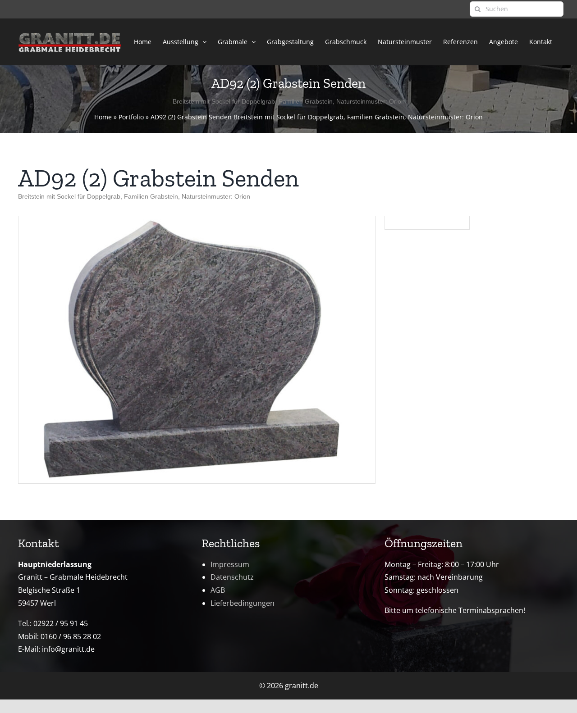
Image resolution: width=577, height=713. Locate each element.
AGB (218, 590)
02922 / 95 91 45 (60, 623)
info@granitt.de (68, 649)
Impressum (230, 564)
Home (103, 117)
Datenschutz (232, 577)
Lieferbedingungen (243, 603)
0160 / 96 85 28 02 (71, 636)
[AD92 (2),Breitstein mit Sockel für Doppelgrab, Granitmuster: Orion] (196, 220)
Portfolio (131, 117)
